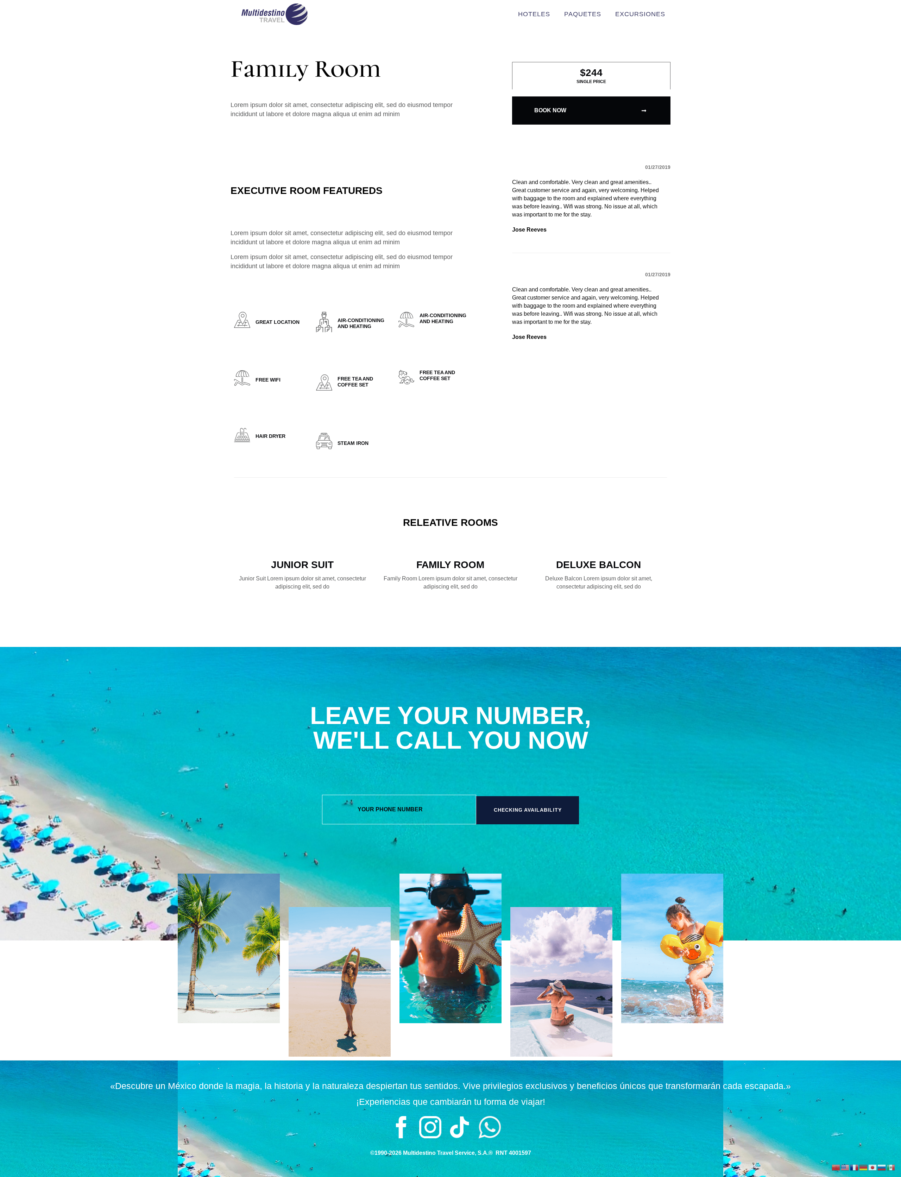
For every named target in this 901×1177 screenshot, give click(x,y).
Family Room (450, 564)
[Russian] (882, 1167)
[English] (845, 1167)
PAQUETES (582, 14)
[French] (854, 1167)
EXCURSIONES (640, 14)
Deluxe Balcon (598, 564)
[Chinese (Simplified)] (836, 1167)
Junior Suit (302, 564)
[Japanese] (872, 1167)
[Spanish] (891, 1167)
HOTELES (534, 14)
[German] (863, 1167)
